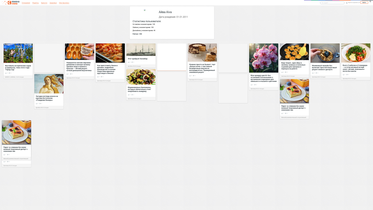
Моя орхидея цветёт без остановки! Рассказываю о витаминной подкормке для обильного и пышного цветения (264, 78)
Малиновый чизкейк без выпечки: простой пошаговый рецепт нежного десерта (324, 67)
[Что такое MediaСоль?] (370, 1)
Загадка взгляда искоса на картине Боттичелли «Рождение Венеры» (47, 98)
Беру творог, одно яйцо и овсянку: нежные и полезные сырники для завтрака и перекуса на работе (293, 66)
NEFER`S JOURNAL (10, 77)
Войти (364, 2)
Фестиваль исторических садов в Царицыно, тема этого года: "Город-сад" (18, 67)
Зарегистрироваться (354, 2)
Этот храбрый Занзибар (137, 59)
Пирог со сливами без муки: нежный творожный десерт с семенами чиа (293, 108)
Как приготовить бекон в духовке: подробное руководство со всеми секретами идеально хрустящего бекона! (107, 69)
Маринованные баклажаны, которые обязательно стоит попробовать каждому (139, 89)
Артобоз (130, 66)
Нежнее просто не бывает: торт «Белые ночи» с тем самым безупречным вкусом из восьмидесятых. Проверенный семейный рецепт (202, 68)
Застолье (69, 78)
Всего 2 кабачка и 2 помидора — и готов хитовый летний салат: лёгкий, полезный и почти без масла (355, 68)
